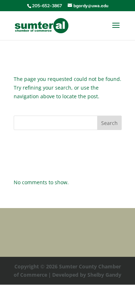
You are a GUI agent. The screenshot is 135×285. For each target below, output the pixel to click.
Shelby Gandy (104, 274)
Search (109, 123)
